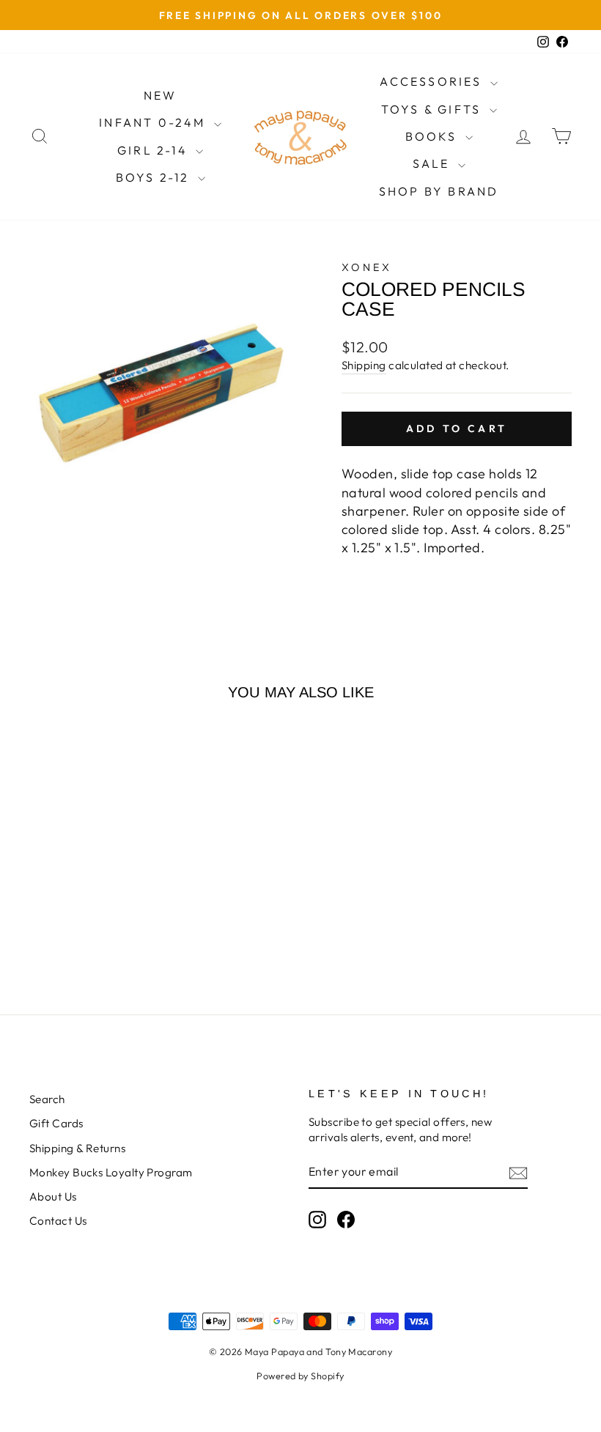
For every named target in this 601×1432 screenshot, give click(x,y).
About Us (53, 1196)
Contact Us (58, 1221)
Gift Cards (56, 1123)
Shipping (364, 365)
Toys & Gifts (433, 109)
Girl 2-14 (154, 150)
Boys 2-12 (155, 177)
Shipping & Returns (77, 1148)
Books (433, 136)
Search (47, 1099)
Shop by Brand (439, 191)
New (160, 95)
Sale (433, 163)
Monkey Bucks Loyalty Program (111, 1172)
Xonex (367, 267)
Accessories (433, 81)
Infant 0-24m (154, 122)
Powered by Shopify (300, 1375)
